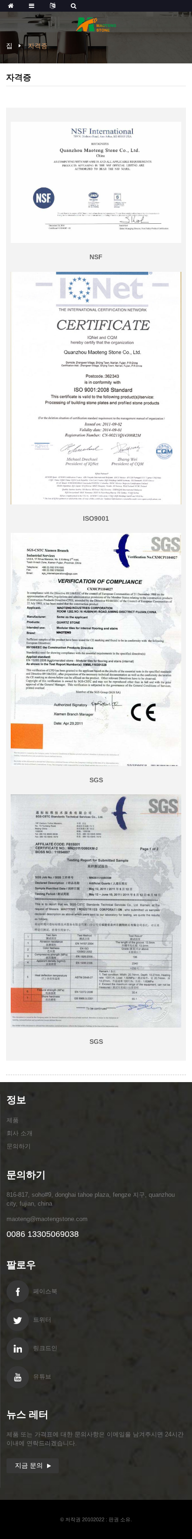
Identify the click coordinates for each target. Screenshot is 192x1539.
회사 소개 (20, 1133)
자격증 (38, 45)
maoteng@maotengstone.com (47, 1218)
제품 (13, 1120)
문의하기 (19, 1146)
